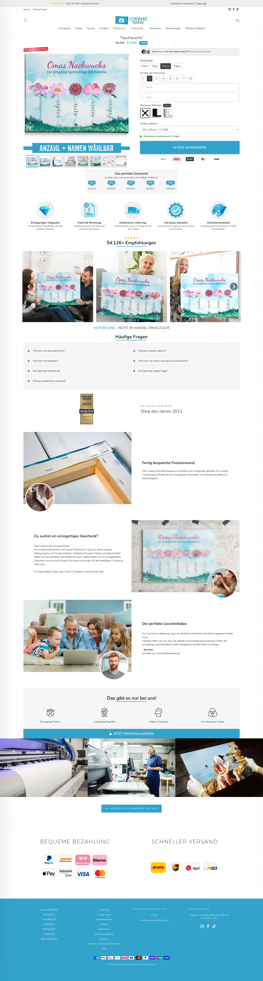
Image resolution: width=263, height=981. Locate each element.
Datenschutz (104, 929)
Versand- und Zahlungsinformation (104, 943)
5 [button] (138, 320)
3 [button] (131, 320)
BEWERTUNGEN (49, 939)
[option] (75, 3)
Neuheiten (155, 28)
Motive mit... (120, 28)
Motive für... (138, 28)
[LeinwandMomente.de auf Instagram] (202, 926)
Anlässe (104, 28)
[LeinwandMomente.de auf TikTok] (214, 926)
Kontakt (104, 924)
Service (26, 9)
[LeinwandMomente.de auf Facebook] (208, 926)
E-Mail (154, 915)
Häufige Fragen (40, 9)
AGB (104, 948)
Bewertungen (173, 28)
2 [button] (128, 320)
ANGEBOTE (49, 934)
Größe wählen (148, 123)
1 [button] (124, 320)
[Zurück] (135, 556)
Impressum (104, 939)
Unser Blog (104, 909)
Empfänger (146, 60)
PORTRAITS (49, 924)
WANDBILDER (49, 919)
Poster (78, 28)
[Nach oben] (76, 860)
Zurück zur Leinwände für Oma (134, 808)
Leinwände (64, 28)
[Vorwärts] (235, 556)
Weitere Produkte (195, 28)
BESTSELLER (49, 929)
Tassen (91, 28)
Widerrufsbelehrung (104, 934)
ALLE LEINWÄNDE (49, 909)
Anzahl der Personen (152, 73)
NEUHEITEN (49, 914)
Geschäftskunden (104, 919)
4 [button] (134, 320)
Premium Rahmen (155, 105)
